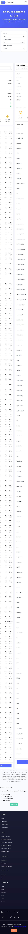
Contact (3, 887)
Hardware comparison (6, 866)
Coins (2, 819)
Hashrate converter (6, 839)
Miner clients (4, 825)
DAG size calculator (6, 848)
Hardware (22, 65)
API (2, 878)
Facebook (6, 917)
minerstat (8, 2)
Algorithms (4, 822)
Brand (2, 896)
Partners (3, 893)
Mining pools (4, 828)
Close (14, 930)
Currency (5, 33)
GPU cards (3, 863)
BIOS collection (5, 851)
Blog (2, 890)
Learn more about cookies (19, 927)
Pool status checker (6, 845)
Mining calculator (5, 836)
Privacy (3, 902)
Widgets (3, 875)
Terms (2, 899)
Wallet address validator (7, 842)
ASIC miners (4, 860)
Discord (18, 917)
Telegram (10, 917)
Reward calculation (7, 45)
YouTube (14, 917)
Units (17, 65)
